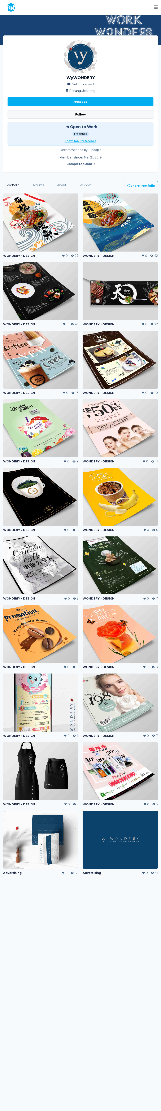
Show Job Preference (80, 141)
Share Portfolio (142, 186)
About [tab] (61, 185)
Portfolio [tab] (13, 185)
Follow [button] (80, 114)
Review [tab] (85, 185)
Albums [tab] (38, 185)
